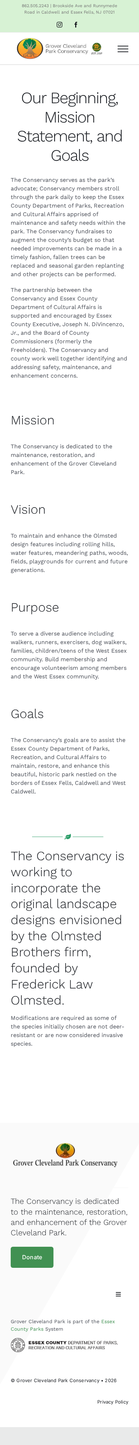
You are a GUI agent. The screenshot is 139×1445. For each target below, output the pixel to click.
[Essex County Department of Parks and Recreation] (64, 1340)
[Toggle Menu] (123, 49)
